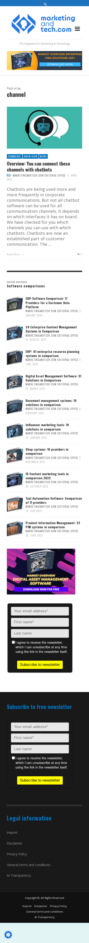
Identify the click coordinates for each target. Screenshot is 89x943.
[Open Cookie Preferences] (8, 937)
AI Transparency (19, 875)
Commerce (14, 156)
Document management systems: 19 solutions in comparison (51, 402)
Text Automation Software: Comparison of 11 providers (54, 500)
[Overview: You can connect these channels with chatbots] (37, 128)
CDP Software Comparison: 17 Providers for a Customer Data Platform (48, 302)
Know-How (30, 156)
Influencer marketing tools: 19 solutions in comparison (47, 426)
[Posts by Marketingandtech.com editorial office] (8, 175)
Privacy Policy (17, 854)
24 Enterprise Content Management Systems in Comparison (51, 328)
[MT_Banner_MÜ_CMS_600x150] (44, 60)
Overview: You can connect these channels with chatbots (38, 166)
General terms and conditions (28, 865)
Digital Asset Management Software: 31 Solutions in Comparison (53, 377)
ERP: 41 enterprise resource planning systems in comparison (52, 353)
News (43, 156)
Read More (14, 254)
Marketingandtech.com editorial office (39, 175)
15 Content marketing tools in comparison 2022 (47, 475)
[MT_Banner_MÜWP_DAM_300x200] (41, 571)
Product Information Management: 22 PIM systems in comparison (53, 524)
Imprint (12, 832)
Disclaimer (14, 843)
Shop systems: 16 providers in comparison (47, 451)
